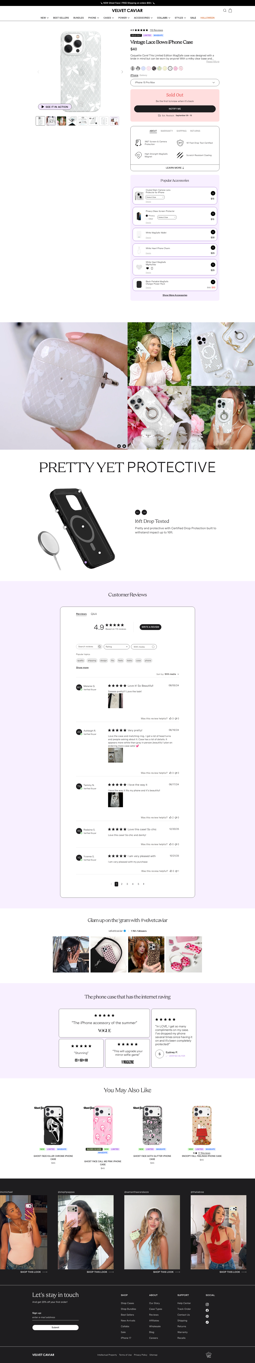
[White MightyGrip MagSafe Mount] (152, 268)
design (103, 660)
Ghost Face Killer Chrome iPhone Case (53, 1157)
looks (129, 660)
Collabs (125, 1326)
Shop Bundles (128, 1309)
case (138, 660)
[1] (83, 526)
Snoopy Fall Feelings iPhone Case (202, 1156)
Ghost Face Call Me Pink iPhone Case (102, 1163)
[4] (99, 552)
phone (148, 660)
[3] (79, 491)
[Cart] (230, 10)
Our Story (154, 1303)
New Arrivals (128, 1320)
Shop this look (66, 1272)
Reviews (154, 1314)
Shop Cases (127, 1303)
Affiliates (154, 1320)
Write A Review (150, 627)
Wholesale (155, 1326)
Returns (195, 131)
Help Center (184, 1303)
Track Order (184, 1309)
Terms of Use (125, 1355)
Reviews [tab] (81, 613)
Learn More (174, 167)
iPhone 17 (126, 1338)
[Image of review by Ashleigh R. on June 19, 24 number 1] (115, 755)
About (153, 131)
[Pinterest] (214, 1316)
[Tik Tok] (214, 1322)
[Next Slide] (122, 71)
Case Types (155, 1309)
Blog (151, 1332)
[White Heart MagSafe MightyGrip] (147, 268)
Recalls (181, 1338)
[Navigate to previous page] (111, 884)
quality (80, 660)
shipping (92, 660)
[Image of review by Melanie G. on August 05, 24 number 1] (115, 700)
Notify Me (175, 108)
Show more (82, 667)
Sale (123, 1332)
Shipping (182, 131)
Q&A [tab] (94, 613)
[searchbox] (86, 646)
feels (120, 660)
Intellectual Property (107, 1355)
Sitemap (153, 1355)
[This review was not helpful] (176, 718)
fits (112, 660)
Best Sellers (127, 1314)
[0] (85, 562)
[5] (57, 510)
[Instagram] (214, 1304)
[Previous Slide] (38, 71)
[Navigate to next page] (144, 884)
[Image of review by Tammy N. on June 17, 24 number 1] (115, 799)
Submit (55, 1327)
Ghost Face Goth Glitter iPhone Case (152, 1157)
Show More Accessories (175, 295)
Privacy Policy (140, 1355)
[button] (45, 18)
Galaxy (143, 75)
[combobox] (117, 646)
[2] (65, 527)
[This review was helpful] (170, 718)
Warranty (167, 131)
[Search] (224, 10)
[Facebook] (214, 1310)
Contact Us (183, 1314)
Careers (153, 1338)
